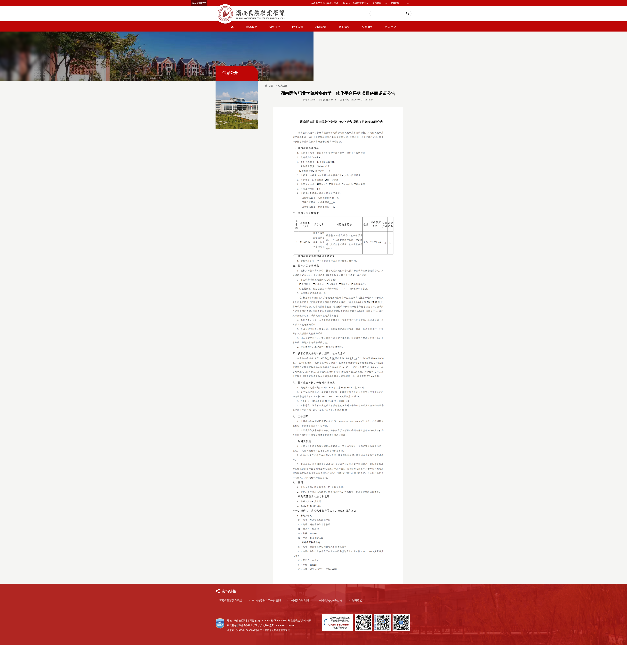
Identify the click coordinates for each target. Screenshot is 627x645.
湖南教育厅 (358, 600)
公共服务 (367, 27)
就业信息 (344, 27)
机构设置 (321, 27)
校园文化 (390, 27)
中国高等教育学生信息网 (266, 600)
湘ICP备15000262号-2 (247, 630)
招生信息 (274, 27)
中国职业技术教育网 (330, 600)
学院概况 (251, 27)
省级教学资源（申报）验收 (324, 3)
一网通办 (345, 3)
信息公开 (282, 85)
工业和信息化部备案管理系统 (275, 630)
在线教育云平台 (361, 3)
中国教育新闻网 (300, 600)
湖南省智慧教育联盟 (230, 600)
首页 (270, 85)
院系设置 (297, 27)
